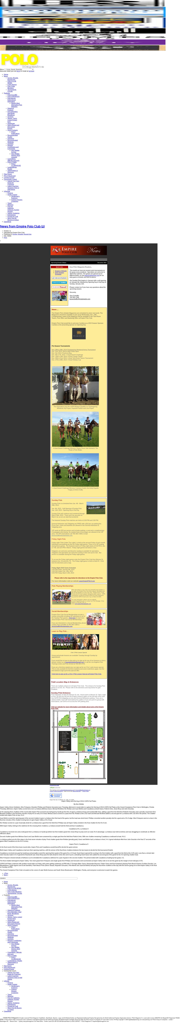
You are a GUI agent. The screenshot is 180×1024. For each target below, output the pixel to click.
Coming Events (9, 178)
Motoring (10, 205)
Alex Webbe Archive (15, 151)
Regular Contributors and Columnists (13, 147)
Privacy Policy (85, 791)
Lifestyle (7, 191)
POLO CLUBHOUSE (16, 164)
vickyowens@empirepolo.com (83, 603)
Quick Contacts (13, 130)
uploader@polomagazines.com (67, 790)
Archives (10, 117)
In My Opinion (12, 84)
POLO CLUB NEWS (12, 82)
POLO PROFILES (14, 96)
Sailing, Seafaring (13, 213)
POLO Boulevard (10, 176)
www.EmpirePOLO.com (87, 581)
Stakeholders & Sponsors (13, 171)
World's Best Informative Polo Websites (16, 104)
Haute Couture (12, 194)
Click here (72, 618)
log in (18, 71)
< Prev (6, 873)
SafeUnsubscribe (77, 791)
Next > (6, 875)
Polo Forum (8, 174)
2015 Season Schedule (59, 273)
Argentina (11, 138)
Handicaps (11, 123)
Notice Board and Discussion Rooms (13, 126)
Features (7, 93)
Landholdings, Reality (15, 961)
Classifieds (7, 222)
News (6, 76)
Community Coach (10, 179)
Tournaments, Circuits (12, 90)
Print (5, 237)
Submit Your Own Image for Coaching (13, 182)
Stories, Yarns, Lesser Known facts (12, 120)
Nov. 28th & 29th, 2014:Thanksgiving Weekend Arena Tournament (74, 350)
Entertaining (12, 215)
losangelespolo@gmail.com (74, 662)
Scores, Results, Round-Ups (13, 78)
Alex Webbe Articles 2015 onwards (15, 155)
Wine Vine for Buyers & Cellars (13, 219)
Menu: (2, 69)
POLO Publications (15, 132)
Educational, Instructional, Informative (12, 99)
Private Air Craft (13, 216)
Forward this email (54, 785)
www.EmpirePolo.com (92, 275)
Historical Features (11, 109)
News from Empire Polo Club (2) (22, 226)
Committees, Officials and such (13, 159)
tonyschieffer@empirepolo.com (80, 299)
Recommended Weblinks (13, 141)
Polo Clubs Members (11, 87)
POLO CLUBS (12, 95)
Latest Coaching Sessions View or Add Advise (13, 187)
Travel (10, 203)
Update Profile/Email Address (56, 791)
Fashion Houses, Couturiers (17, 200)
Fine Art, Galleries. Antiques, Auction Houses (13, 209)
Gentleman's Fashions (15, 197)
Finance (10, 193)
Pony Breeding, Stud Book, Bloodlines (13, 113)
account (31, 71)
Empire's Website (61, 271)
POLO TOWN (12, 162)
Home (6, 74)
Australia (10, 143)
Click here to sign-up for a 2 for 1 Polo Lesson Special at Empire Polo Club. (77, 674)
